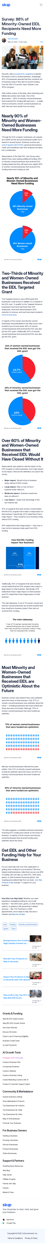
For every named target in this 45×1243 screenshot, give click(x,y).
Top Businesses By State (12, 1110)
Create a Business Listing (12, 1075)
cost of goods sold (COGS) (12, 145)
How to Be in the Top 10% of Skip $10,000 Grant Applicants (16, 996)
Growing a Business (10, 1140)
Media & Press (8, 1192)
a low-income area (9, 315)
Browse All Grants (10, 1032)
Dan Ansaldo (13, 39)
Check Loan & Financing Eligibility (15, 1036)
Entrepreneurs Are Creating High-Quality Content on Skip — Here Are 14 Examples (16, 942)
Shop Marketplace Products (13, 1101)
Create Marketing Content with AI (16, 1080)
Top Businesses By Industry (13, 1105)
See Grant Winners (10, 1027)
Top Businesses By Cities (12, 1114)
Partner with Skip (9, 1183)
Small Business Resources (13, 1166)
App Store (10, 1219)
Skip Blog (6, 1170)
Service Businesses (10, 1144)
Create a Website (9, 1071)
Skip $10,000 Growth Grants (14, 1023)
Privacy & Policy (31, 1238)
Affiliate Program (9, 1179)
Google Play (11, 1223)
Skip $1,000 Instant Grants (13, 1019)
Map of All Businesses (11, 1119)
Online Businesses (10, 1153)
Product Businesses (10, 1149)
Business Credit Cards (11, 1041)
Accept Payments (10, 1045)
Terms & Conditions (15, 1238)
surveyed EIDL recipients (23, 74)
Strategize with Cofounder (13, 1058)
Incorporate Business (11, 1066)
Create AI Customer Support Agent (16, 1084)
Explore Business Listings (12, 1097)
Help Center (7, 1175)
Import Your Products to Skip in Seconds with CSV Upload (16, 978)
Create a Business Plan (12, 1062)
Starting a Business (10, 1136)
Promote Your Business (12, 1123)
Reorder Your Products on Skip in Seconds (15, 960)
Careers (6, 1188)
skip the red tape (18, 914)
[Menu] (41, 5)
